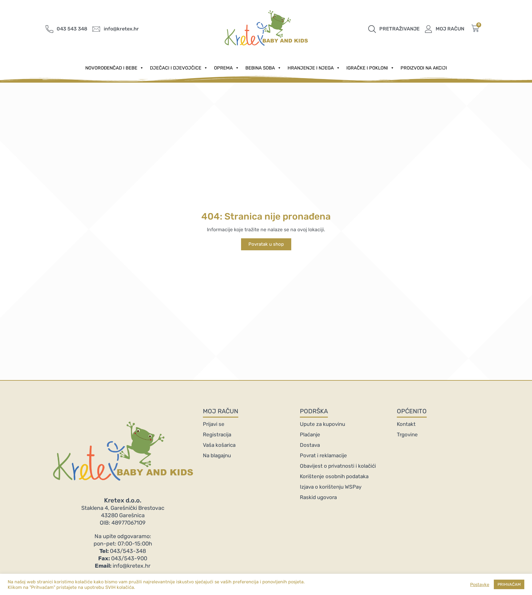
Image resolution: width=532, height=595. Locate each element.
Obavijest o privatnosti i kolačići (338, 466)
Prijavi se (213, 424)
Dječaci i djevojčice (175, 68)
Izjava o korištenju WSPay (330, 487)
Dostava (310, 445)
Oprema (223, 68)
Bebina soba (260, 68)
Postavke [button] (479, 584)
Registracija (217, 434)
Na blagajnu (217, 455)
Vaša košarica (219, 445)
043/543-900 (122, 558)
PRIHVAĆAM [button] (509, 584)
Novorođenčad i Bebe (111, 68)
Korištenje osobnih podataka (334, 476)
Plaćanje (310, 434)
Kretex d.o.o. (122, 500)
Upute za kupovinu (322, 424)
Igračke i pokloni (367, 68)
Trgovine (407, 434)
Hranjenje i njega (311, 68)
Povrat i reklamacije (323, 455)
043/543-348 (122, 551)
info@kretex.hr (123, 565)
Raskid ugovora (318, 497)
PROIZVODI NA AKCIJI (424, 68)
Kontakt (406, 424)
